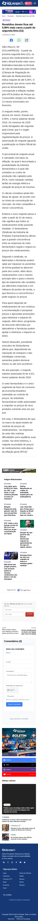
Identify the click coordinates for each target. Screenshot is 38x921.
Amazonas (6, 876)
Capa (4, 873)
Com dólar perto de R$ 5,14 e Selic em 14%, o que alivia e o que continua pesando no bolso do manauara (11, 492)
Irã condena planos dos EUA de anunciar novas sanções (21, 838)
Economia (11, 16)
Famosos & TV (7, 879)
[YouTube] (20, 862)
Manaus (21, 879)
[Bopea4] (13, 3)
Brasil (4, 882)
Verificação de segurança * (14, 685)
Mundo (21, 882)
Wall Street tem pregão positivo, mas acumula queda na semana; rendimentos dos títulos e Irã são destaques (10, 572)
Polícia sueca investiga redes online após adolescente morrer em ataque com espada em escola (19, 810)
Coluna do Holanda (25, 873)
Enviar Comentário (14, 704)
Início (3, 16)
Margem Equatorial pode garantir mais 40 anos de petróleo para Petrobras (10, 511)
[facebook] (4, 862)
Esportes (22, 885)
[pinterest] (16, 862)
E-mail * (8, 662)
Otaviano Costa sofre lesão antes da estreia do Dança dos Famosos (23, 829)
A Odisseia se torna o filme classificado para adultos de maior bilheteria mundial (17, 820)
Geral (4, 888)
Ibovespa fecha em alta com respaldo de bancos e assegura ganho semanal (26, 560)
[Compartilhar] (27, 40)
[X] (8, 862)
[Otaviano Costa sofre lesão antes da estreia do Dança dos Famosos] (5, 827)
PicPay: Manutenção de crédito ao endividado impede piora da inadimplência (26, 491)
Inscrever (29, 614)
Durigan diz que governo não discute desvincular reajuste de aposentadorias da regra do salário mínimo (26, 540)
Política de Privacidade (23, 919)
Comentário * (10, 671)
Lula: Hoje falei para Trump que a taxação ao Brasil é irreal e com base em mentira (27, 511)
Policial (21, 876)
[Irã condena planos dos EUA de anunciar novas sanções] (5, 837)
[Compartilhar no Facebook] (11, 40)
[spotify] (24, 862)
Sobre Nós (11, 919)
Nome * (8, 652)
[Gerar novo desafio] (16, 690)
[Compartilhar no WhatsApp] (19, 40)
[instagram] (12, 862)
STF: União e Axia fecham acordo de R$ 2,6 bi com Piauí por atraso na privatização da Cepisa (11, 528)
